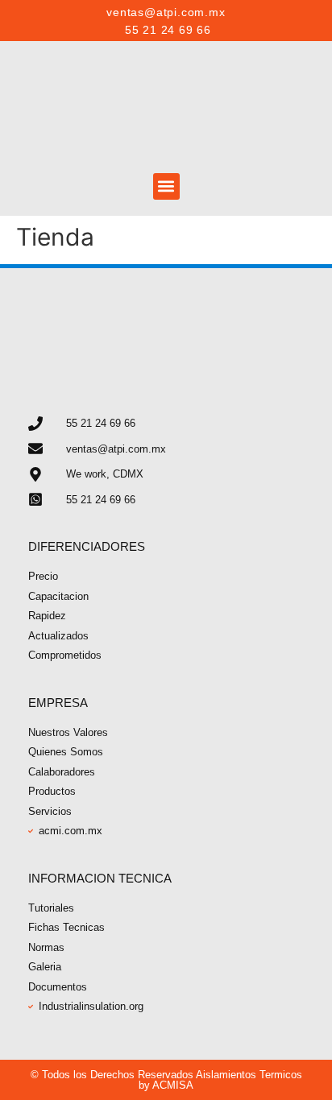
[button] (166, 186)
